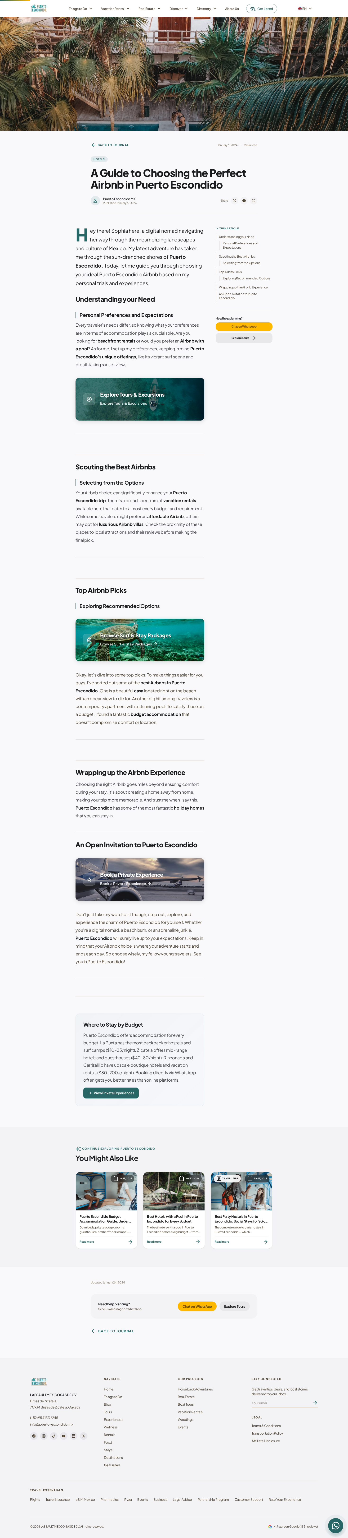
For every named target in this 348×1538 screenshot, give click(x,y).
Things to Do (81, 8)
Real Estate (150, 8)
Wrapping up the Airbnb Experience (243, 287)
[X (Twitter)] (83, 1436)
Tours (108, 1412)
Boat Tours (186, 1404)
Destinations (113, 1457)
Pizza (128, 1499)
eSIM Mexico (85, 1499)
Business (160, 1499)
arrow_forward (315, 1403)
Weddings (185, 1419)
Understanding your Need (236, 237)
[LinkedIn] (73, 1436)
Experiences (113, 1419)
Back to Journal (110, 145)
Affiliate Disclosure (266, 1441)
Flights (35, 1499)
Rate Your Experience (285, 1499)
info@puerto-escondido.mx (51, 1424)
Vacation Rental (116, 8)
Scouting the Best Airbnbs (237, 256)
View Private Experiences (111, 1093)
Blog (107, 1404)
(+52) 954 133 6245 (44, 1417)
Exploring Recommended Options (247, 278)
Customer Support (249, 1499)
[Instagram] (44, 1436)
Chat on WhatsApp (244, 326)
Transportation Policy (267, 1433)
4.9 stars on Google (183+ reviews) (296, 1526)
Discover (179, 8)
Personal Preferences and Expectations (240, 245)
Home (108, 1389)
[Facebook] (34, 1436)
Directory (207, 8)
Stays (108, 1450)
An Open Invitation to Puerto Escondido (238, 296)
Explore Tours (244, 338)
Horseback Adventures (195, 1389)
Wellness (111, 1427)
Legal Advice (182, 1499)
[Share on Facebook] (244, 200)
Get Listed (261, 8)
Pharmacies (110, 1499)
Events (183, 1427)
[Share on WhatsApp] (253, 200)
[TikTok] (54, 1436)
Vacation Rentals (190, 1412)
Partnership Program (213, 1499)
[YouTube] (63, 1436)
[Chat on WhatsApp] (335, 1525)
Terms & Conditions (266, 1425)
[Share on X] (234, 200)
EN (305, 8)
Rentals (109, 1434)
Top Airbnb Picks (230, 272)
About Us (232, 8)
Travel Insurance (58, 1499)
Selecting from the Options (241, 263)
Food (108, 1442)
